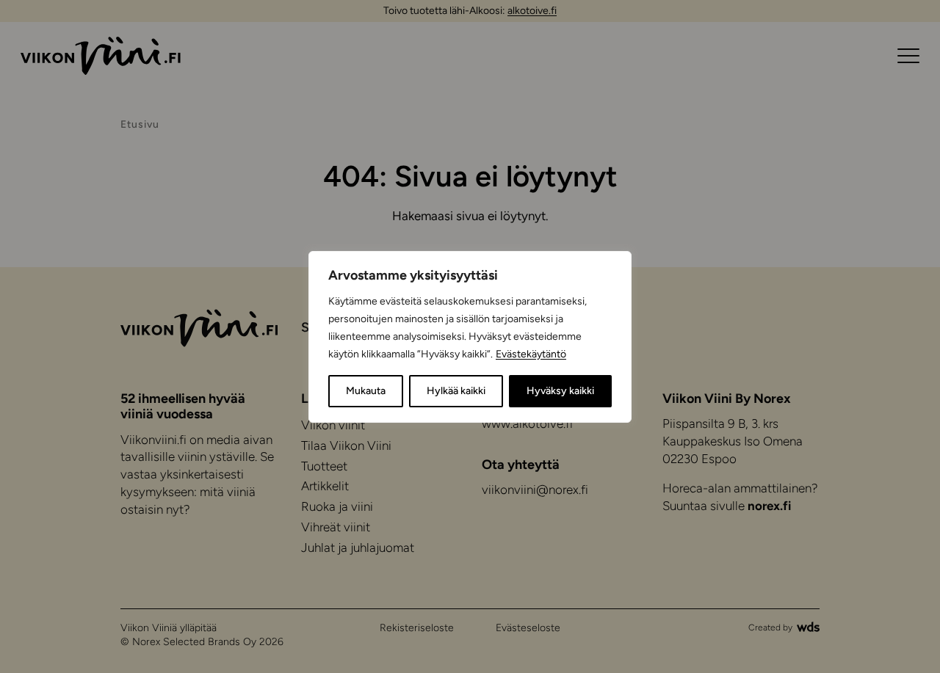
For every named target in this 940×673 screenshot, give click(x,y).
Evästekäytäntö (531, 354)
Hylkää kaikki (456, 391)
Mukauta (366, 391)
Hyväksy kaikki (560, 391)
